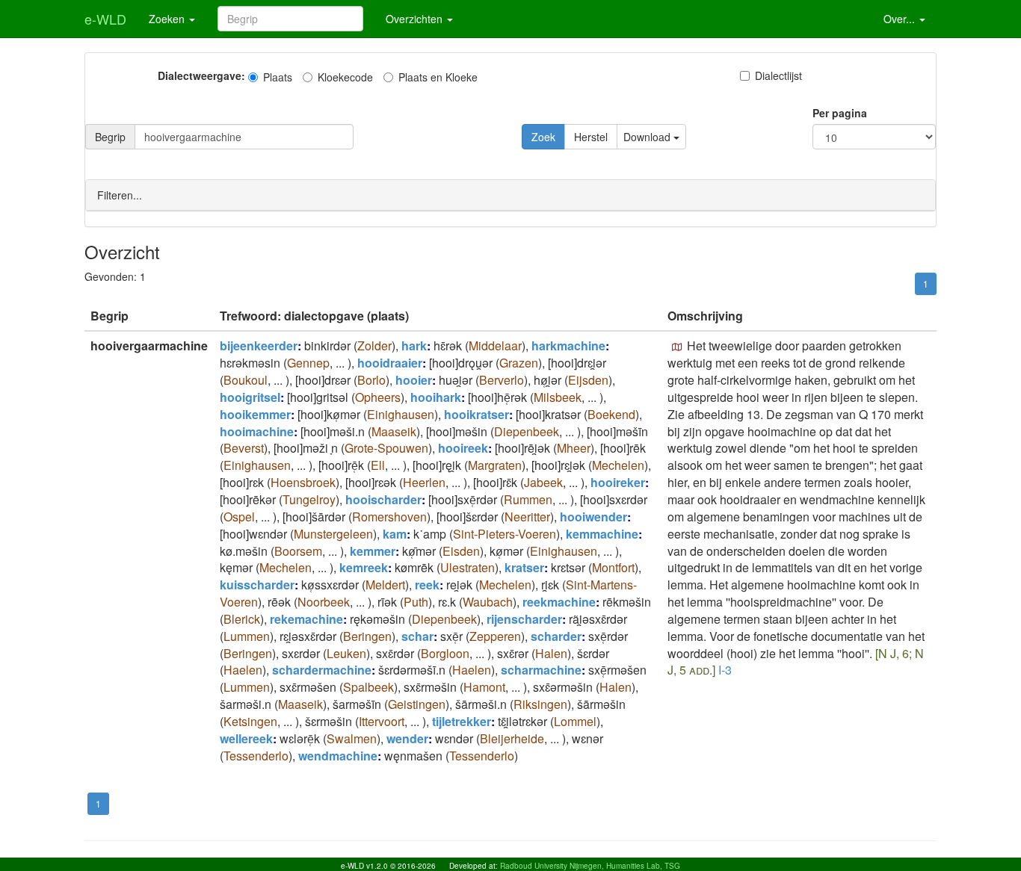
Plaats (277, 76)
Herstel (591, 136)
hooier (413, 379)
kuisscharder (257, 584)
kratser (524, 567)
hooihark (435, 397)
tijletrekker (461, 721)
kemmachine (602, 533)
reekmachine (559, 601)
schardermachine (321, 669)
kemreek (363, 567)
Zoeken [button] (168, 18)
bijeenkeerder (258, 345)
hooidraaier (389, 362)
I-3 (725, 669)
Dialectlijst (778, 75)
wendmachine (337, 755)
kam (395, 533)
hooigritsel (250, 397)
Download (648, 136)
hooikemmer (255, 414)
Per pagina (839, 112)
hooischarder (383, 499)
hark (414, 345)
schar (417, 636)
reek (427, 584)
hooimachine (257, 431)
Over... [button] (900, 18)
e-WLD (105, 18)
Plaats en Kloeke (438, 76)
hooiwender (593, 516)
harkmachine (568, 345)
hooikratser (476, 414)
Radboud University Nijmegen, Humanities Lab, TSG (590, 866)
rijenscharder (524, 618)
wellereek (246, 738)
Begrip (110, 136)
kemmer (372, 551)
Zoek (543, 136)
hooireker (617, 482)
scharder (556, 636)
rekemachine (306, 618)
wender (407, 738)
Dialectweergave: (201, 75)
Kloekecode (345, 76)
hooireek (463, 447)
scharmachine (541, 669)
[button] (677, 347)
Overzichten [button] (415, 18)
